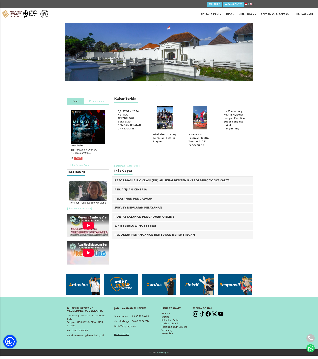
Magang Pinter (233, 4)
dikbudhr (166, 313)
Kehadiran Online (170, 320)
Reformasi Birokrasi (275, 14)
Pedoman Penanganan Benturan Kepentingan (154, 235)
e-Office (165, 317)
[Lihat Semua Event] (80, 165)
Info (229, 14)
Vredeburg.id (163, 352)
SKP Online (167, 333)
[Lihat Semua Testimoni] (79, 208)
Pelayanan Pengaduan (133, 199)
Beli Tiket (214, 4)
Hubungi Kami (304, 14)
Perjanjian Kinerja (130, 189)
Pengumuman (96, 101)
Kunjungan (246, 14)
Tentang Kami (210, 14)
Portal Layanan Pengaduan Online (144, 217)
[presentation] (157, 85)
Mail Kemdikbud (169, 323)
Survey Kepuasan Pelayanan (138, 207)
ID (248, 4)
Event (75, 101)
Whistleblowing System (135, 226)
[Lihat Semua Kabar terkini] (126, 166)
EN (253, 4)
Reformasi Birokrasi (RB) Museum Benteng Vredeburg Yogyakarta (172, 180)
